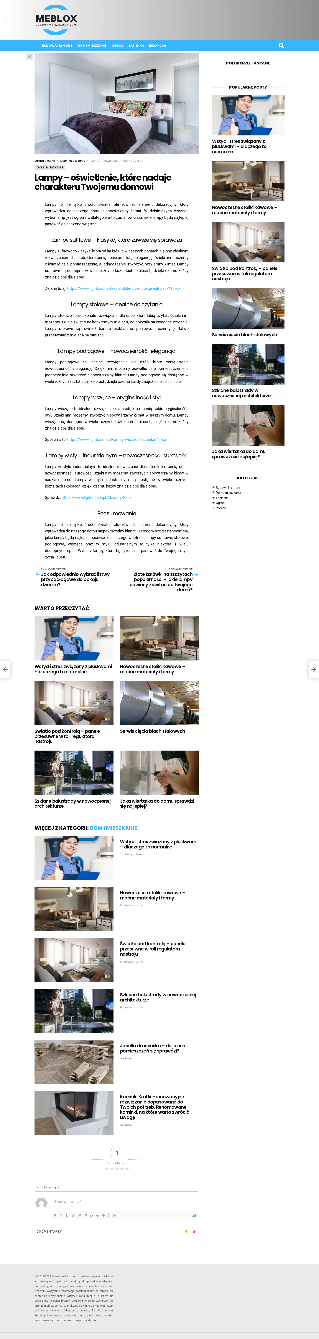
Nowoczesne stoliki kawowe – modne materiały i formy (152, 669)
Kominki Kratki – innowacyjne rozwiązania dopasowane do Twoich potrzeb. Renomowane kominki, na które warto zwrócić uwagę (154, 1107)
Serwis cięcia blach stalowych (152, 731)
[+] (115, 1215)
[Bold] (55, 1215)
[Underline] (67, 1215)
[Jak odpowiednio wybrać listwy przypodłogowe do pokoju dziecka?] (5, 669)
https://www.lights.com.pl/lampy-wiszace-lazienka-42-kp (116, 439)
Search (281, 45)
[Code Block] (98, 1215)
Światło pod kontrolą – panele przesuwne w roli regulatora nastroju (67, 736)
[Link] (104, 1215)
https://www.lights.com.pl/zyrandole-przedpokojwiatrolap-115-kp (123, 288)
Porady (221, 508)
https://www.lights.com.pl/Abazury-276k (97, 497)
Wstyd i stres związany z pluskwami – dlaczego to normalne (73, 669)
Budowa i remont (57, 45)
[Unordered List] (85, 1215)
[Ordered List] (79, 1215)
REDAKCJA (157, 45)
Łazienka (136, 45)
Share (29, 56)
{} (109, 1215)
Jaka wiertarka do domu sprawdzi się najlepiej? (157, 803)
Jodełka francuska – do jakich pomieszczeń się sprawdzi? (152, 1048)
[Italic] (61, 1215)
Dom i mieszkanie (92, 45)
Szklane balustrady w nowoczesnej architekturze (72, 803)
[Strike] (73, 1215)
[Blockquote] (92, 1215)
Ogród (118, 45)
